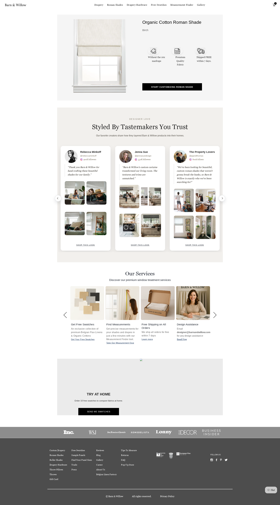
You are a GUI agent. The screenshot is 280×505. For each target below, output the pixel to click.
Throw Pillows (56, 469)
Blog (98, 455)
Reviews (100, 450)
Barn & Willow (115, 496)
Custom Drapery (57, 450)
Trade (74, 465)
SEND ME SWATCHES (98, 411)
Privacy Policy (167, 496)
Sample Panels (78, 455)
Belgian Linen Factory (106, 474)
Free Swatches (159, 4)
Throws (53, 474)
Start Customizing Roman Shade (172, 87)
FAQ (123, 460)
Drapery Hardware (137, 4)
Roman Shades (115, 4)
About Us (100, 469)
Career (99, 465)
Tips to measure (129, 450)
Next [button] (215, 315)
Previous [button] (65, 315)
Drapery (98, 4)
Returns (125, 455)
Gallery (201, 4)
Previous (58, 198)
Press (74, 469)
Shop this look (85, 245)
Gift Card (54, 479)
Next (222, 198)
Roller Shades (56, 460)
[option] (86, 198)
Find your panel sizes (81, 460)
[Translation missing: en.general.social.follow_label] (211, 461)
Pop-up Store (127, 465)
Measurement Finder (181, 4)
